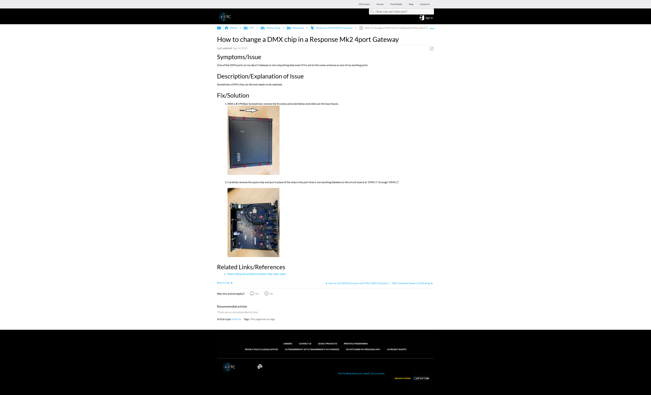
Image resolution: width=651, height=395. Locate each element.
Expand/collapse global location (432, 26)
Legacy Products (327, 343)
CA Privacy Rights (396, 349)
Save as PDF (431, 49)
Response (298, 27)
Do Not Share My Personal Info (363, 349)
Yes (257, 293)
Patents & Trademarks (356, 343)
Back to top (223, 282)
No (271, 293)
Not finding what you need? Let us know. (361, 373)
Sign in (429, 17)
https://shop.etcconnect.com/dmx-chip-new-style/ (256, 273)
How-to (236, 319)
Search (372, 12)
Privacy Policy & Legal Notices (261, 349)
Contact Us (305, 343)
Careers (287, 343)
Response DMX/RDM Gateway (334, 27)
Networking (273, 27)
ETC (252, 27)
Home (234, 27)
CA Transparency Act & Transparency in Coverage (312, 349)
